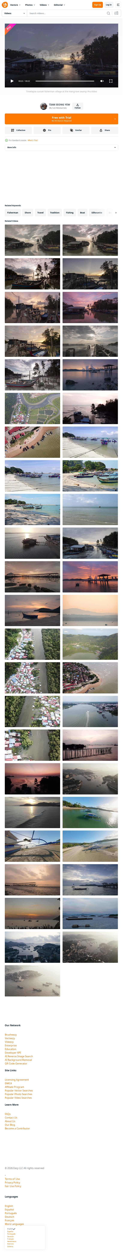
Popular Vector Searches (19, 1089)
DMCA (8, 1082)
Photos (29, 4)
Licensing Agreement (17, 1078)
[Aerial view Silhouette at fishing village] (32, 777)
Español (9, 1208)
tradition (54, 211)
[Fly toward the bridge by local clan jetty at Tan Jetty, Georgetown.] (90, 744)
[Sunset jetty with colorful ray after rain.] (90, 373)
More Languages (15, 1222)
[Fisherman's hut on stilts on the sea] (32, 542)
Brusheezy (11, 1033)
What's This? (33, 140)
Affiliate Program (14, 1085)
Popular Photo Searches (18, 1093)
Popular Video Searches (18, 1096)
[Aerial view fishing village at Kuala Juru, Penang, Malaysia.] (32, 643)
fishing (70, 211)
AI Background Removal (18, 1058)
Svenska (10, 1242)
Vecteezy (10, 1037)
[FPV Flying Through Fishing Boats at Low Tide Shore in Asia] (32, 845)
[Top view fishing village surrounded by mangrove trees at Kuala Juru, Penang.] (32, 710)
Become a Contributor (17, 1127)
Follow (78, 108)
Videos (43, 4)
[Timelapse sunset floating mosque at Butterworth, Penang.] (32, 306)
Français (9, 1219)
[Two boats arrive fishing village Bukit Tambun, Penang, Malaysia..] (32, 407)
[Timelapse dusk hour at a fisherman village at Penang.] (90, 272)
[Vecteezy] (5, 5)
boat (82, 211)
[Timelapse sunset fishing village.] (90, 542)
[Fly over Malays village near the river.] (32, 744)
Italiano (10, 1245)
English (9, 1204)
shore (28, 211)
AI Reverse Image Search (19, 1055)
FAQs (8, 1112)
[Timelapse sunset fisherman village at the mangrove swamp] (32, 239)
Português (11, 1212)
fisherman (12, 211)
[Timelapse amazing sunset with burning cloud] (32, 340)
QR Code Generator (16, 1062)
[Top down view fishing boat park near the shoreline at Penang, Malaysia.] (32, 441)
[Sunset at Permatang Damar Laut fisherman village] (32, 609)
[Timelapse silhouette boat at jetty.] (90, 878)
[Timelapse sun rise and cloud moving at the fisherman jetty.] (32, 575)
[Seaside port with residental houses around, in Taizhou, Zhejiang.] (90, 777)
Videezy (9, 1040)
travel (40, 211)
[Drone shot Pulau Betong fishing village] (90, 643)
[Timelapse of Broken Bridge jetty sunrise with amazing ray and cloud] (90, 340)
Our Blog (10, 1123)
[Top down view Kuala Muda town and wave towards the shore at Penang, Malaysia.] (90, 676)
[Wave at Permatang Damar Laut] (32, 811)
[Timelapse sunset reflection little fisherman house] (90, 306)
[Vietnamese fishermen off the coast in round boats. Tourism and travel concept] (90, 609)
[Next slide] (111, 211)
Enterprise (11, 1044)
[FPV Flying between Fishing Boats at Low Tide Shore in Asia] (90, 845)
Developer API (13, 1051)
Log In (109, 4)
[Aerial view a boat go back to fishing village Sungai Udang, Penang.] (90, 710)
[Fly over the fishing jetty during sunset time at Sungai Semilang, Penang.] (90, 407)
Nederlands (11, 1240)
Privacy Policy (12, 1181)
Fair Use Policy (13, 1185)
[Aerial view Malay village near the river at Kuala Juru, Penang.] (32, 676)
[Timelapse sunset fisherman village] (90, 239)
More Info (11, 146)
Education (10, 1048)
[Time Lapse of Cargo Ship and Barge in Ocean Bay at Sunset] (90, 912)
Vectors (14, 4)
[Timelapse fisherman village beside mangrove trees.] (32, 373)
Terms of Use (12, 1177)
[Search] (108, 13)
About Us (10, 1120)
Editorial (58, 4)
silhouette (97, 211)
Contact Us (11, 1116)
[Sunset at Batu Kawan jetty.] (90, 575)
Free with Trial (61, 119)
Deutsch (9, 1215)
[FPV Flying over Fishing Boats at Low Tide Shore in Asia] (90, 811)
